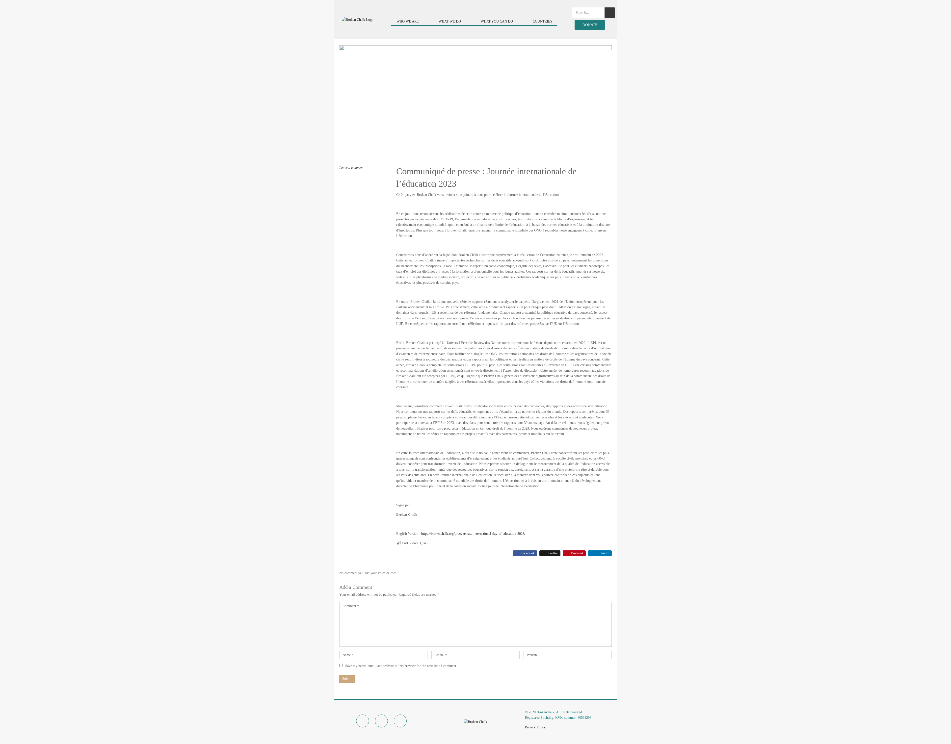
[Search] (610, 12)
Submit (347, 679)
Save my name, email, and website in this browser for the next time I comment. (401, 666)
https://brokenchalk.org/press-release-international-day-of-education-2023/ (473, 534)
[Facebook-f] (362, 721)
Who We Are (407, 21)
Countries (542, 21)
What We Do (450, 21)
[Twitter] (381, 721)
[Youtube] (400, 721)
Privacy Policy (535, 727)
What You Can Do (497, 21)
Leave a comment (351, 168)
